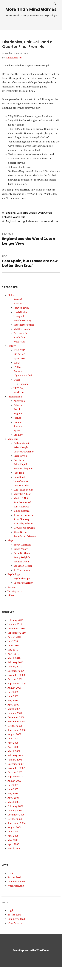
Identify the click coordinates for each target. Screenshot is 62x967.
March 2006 (14, 848)
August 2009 (14, 687)
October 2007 (15, 772)
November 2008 (16, 721)
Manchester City (22, 320)
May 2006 (13, 840)
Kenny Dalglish (22, 557)
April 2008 (13, 747)
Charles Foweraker (24, 451)
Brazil (17, 409)
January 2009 (15, 713)
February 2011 (15, 620)
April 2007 (13, 797)
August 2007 (14, 780)
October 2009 (15, 679)
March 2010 (14, 658)
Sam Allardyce (21, 506)
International (15, 396)
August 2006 (14, 827)
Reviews (12, 587)
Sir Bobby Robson (23, 523)
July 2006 (13, 831)
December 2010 (16, 628)
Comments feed (16, 881)
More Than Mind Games (31, 9)
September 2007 (17, 776)
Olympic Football (23, 375)
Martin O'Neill (21, 498)
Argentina (19, 400)
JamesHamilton (13, 57)
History (12, 345)
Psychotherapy (22, 578)
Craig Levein (20, 455)
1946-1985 (19, 358)
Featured (18, 371)
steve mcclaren (37, 221)
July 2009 (13, 692)
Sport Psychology (23, 582)
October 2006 (15, 818)
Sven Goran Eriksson (25, 536)
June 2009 (13, 696)
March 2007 (14, 802)
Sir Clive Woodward (24, 527)
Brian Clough (21, 447)
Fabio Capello (21, 464)
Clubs (11, 295)
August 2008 (14, 734)
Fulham (18, 303)
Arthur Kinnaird (22, 443)
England (10, 213)
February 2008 (15, 755)
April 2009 (13, 704)
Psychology (14, 574)
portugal (22, 221)
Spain (17, 430)
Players (11, 540)
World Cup (19, 217)
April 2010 (13, 653)
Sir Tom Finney (22, 570)
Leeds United (21, 312)
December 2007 (16, 763)
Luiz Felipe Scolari (27, 213)
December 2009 (16, 670)
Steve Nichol (20, 532)
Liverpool (19, 316)
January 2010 (15, 666)
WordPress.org (16, 885)
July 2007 (13, 785)
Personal (24, 384)
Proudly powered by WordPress (31, 950)
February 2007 (15, 806)
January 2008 (15, 759)
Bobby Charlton (22, 544)
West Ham (19, 341)
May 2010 (13, 649)
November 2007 (16, 768)
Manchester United (24, 324)
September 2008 (17, 730)
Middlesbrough (22, 329)
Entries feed (14, 877)
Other (17, 379)
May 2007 (13, 793)
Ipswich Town (21, 307)
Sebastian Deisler (23, 565)
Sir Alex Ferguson (23, 515)
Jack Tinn (19, 472)
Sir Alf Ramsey (21, 519)
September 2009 (17, 683)
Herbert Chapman (23, 468)
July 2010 (13, 641)
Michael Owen (21, 561)
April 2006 (13, 844)
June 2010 (13, 645)
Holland (18, 422)
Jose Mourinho (21, 485)
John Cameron (21, 481)
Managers (13, 439)
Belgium (18, 405)
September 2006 (17, 823)
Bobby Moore (21, 548)
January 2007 (15, 810)
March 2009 (14, 708)
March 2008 (14, 751)
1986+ (17, 362)
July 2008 (13, 738)
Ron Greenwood (22, 502)
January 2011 (15, 624)
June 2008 (13, 742)
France (17, 417)
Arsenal (18, 299)
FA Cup (17, 367)
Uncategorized (15, 591)
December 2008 (16, 717)
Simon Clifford (21, 510)
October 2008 (15, 725)
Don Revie (19, 460)
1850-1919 (19, 350)
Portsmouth (20, 333)
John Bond (19, 477)
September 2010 (17, 632)
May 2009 (13, 700)
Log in (11, 873)
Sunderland (20, 337)
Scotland (18, 426)
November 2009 (16, 675)
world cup (53, 221)
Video (11, 595)
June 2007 (13, 789)
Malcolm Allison (22, 494)
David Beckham (22, 553)
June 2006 (13, 835)
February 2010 (15, 662)
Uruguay (18, 434)
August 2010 (14, 637)
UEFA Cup (19, 388)
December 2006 (16, 814)
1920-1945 (19, 354)
